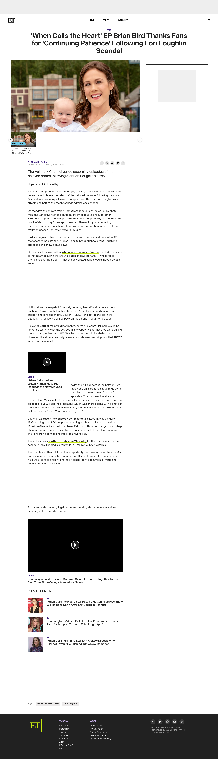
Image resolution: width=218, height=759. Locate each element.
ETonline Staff (66, 745)
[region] (75, 96)
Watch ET (123, 20)
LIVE (92, 20)
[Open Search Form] (209, 20)
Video (106, 20)
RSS (61, 748)
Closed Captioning (99, 732)
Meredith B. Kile (39, 162)
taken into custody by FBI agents (65, 419)
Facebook (64, 725)
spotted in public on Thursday (67, 441)
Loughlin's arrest (51, 326)
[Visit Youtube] (174, 721)
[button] (47, 362)
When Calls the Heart (48, 704)
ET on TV (63, 738)
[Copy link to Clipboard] (123, 163)
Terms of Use (96, 725)
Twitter (62, 732)
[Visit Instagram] (167, 722)
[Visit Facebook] (152, 722)
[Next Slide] (140, 140)
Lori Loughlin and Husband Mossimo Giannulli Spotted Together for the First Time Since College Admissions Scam (73, 581)
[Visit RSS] (181, 722)
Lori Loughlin (70, 704)
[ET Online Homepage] (11, 20)
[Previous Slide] (11, 140)
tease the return (56, 195)
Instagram (64, 728)
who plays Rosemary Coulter (80, 252)
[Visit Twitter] (160, 722)
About (62, 741)
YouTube (63, 735)
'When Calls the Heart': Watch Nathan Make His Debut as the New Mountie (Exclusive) (45, 385)
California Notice (98, 735)
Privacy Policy (96, 728)
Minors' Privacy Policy (100, 738)
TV (109, 30)
